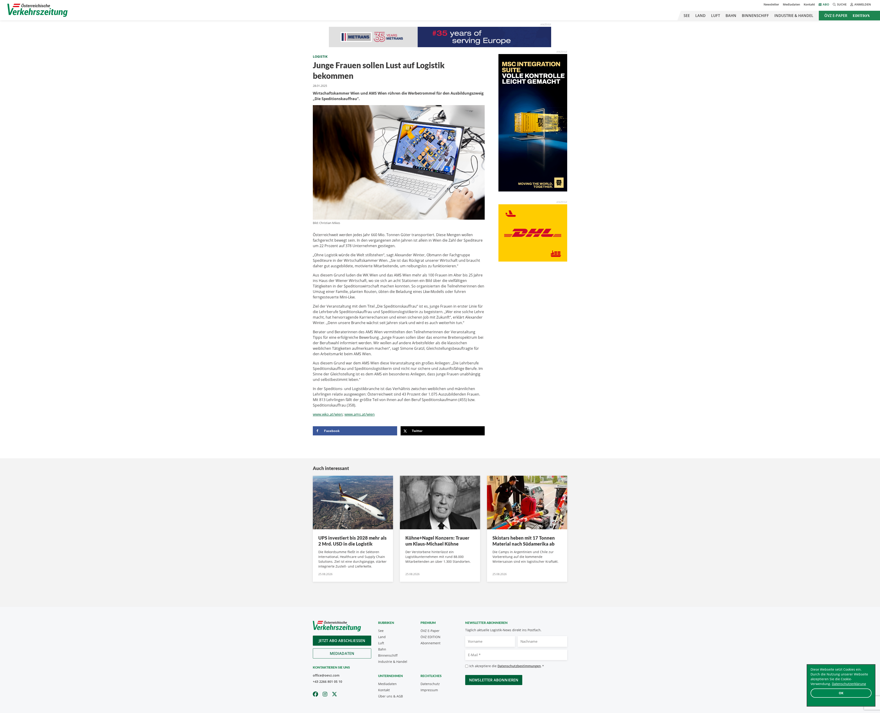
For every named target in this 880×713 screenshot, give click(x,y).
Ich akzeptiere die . (506, 666)
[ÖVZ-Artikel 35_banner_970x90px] (440, 36)
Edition (861, 15)
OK (841, 693)
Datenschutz (430, 684)
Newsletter (771, 4)
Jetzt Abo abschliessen (342, 640)
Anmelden (862, 4)
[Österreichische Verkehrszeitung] (37, 10)
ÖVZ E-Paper (835, 15)
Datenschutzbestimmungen (519, 666)
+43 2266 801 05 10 (327, 681)
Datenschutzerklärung (849, 684)
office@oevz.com (326, 675)
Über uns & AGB (390, 696)
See (687, 15)
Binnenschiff (755, 15)
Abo (826, 4)
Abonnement (430, 643)
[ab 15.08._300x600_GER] (532, 122)
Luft (715, 15)
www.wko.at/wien (328, 414)
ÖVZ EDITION (430, 637)
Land (700, 15)
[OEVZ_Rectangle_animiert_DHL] (532, 232)
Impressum (429, 690)
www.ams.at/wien (359, 414)
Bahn (731, 15)
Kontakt (809, 4)
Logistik (320, 56)
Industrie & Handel (793, 15)
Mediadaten (791, 4)
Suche (842, 4)
